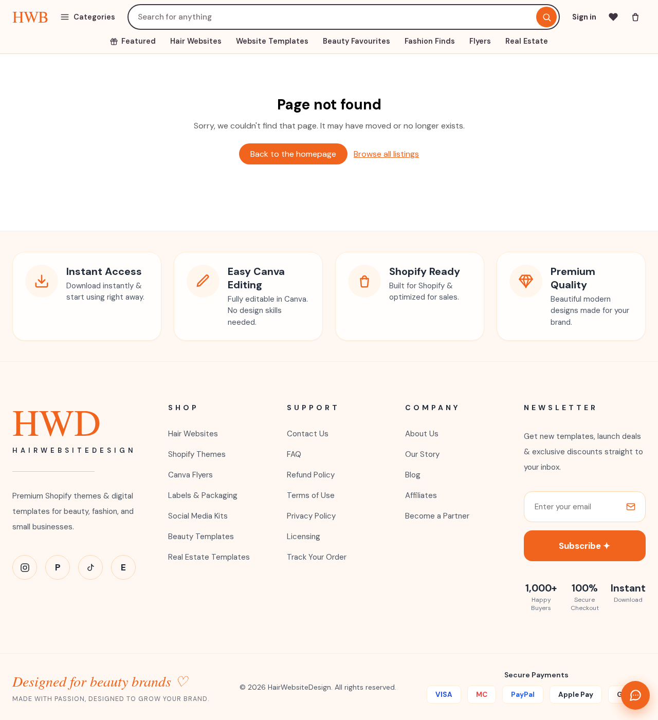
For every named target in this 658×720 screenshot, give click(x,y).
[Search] (546, 17)
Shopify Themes (197, 454)
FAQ (294, 454)
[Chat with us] (635, 695)
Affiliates (421, 495)
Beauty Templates (201, 536)
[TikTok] (90, 567)
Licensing (303, 536)
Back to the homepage (293, 154)
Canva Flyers (190, 475)
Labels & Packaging (202, 495)
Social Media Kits (198, 516)
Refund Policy (311, 475)
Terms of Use (311, 495)
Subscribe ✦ (584, 545)
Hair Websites (193, 434)
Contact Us (307, 434)
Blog (413, 475)
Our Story (422, 454)
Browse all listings (386, 154)
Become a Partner (437, 516)
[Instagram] (24, 567)
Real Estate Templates (209, 557)
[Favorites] (613, 17)
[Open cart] (635, 17)
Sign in (584, 17)
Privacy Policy (311, 516)
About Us (421, 434)
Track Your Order (316, 557)
